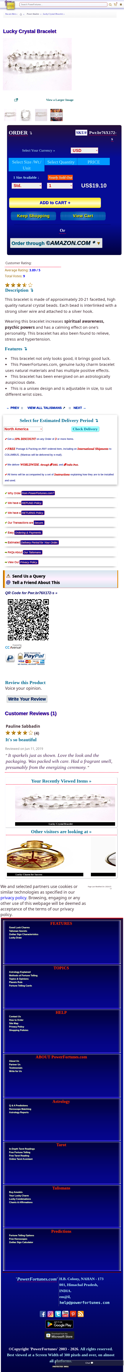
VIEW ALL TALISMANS (44, 407)
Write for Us (15, 1071)
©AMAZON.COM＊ (71, 243)
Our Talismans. (32, 552)
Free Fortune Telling (19, 1152)
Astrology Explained (20, 972)
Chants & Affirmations (21, 1202)
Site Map (13, 1023)
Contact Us (15, 1016)
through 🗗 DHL (49, 464)
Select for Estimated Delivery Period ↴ (59, 420)
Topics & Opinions (19, 979)
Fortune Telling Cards (20, 985)
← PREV (12, 407)
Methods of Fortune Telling (23, 975)
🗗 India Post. (71, 464)
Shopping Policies (18, 1030)
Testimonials (15, 1068)
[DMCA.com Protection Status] (61, 1367)
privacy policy (13, 897)
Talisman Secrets (18, 931)
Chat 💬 (89, 1363)
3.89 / (34, 270)
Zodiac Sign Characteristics (23, 934)
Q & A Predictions (18, 1105)
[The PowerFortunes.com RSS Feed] (81, 1312)
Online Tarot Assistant (21, 1159)
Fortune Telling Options (21, 1235)
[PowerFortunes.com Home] (10, 4)
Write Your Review (27, 699)
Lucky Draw (15, 937)
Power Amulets (33, 14)
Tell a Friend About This (36, 582)
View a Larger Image (59, 99)
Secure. (39, 522)
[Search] (110, 4)
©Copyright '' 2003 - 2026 (43, 1349)
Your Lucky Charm (19, 1195)
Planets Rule (15, 982)
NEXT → (79, 407)
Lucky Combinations (20, 1199)
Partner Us (14, 1064)
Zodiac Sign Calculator (21, 1242)
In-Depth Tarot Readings (22, 1149)
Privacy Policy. (29, 562)
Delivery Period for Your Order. (39, 542)
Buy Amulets (16, 1192)
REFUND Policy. (32, 502)
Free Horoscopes (18, 1239)
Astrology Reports (19, 1112)
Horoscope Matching (20, 1109)
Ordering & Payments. (28, 532)
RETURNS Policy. (33, 512)
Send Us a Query (28, 576)
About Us (14, 1061)
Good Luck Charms (19, 927)
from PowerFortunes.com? (38, 493)
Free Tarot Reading (19, 1155)
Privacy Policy (16, 1026)
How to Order (16, 1020)
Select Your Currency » (38, 150)
